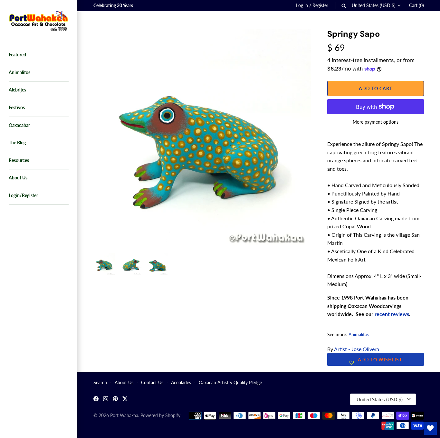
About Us (18, 177)
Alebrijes (17, 89)
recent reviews (392, 314)
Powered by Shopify (160, 415)
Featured (17, 54)
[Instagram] (105, 399)
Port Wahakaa (124, 415)
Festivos (17, 107)
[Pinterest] (115, 399)
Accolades (181, 382)
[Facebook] (96, 399)
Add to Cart (375, 88)
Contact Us (152, 382)
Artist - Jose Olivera (356, 349)
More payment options (375, 122)
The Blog (17, 142)
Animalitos (19, 72)
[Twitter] (125, 399)
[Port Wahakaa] (38, 20)
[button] (297, 42)
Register (320, 5)
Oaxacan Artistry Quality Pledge (230, 382)
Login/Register (23, 195)
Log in (302, 5)
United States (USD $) (374, 5)
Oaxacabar (19, 125)
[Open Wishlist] (430, 428)
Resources (19, 160)
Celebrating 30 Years (113, 5)
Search (100, 382)
